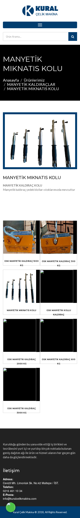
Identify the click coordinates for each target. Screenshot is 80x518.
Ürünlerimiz (34, 80)
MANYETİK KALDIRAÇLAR (31, 84)
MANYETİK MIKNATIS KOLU (32, 177)
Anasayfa (11, 80)
